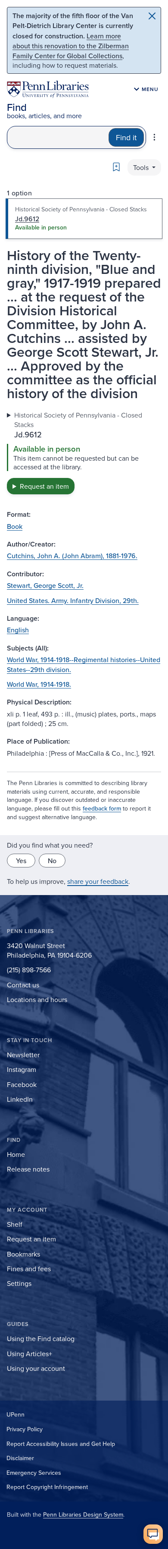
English (18, 630)
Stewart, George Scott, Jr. (45, 585)
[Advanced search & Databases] (154, 137)
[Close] (152, 16)
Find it (126, 137)
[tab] (84, 218)
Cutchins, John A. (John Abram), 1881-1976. (72, 555)
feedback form (102, 808)
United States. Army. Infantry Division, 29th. (73, 600)
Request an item (44, 486)
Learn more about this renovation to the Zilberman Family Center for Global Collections (70, 45)
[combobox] (58, 137)
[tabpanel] (84, 452)
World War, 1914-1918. (39, 684)
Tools (141, 167)
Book (14, 526)
